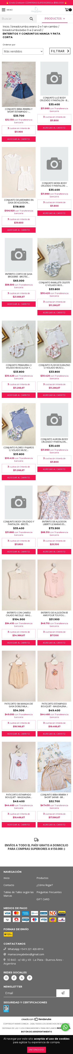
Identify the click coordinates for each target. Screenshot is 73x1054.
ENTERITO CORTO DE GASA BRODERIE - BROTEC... (18, 275)
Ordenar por (9, 44)
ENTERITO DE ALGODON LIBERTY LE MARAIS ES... (54, 523)
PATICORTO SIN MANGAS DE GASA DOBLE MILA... (19, 705)
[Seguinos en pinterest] (29, 977)
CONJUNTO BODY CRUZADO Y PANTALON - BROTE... (18, 523)
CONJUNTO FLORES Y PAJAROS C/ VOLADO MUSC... (19, 449)
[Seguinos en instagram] (6, 977)
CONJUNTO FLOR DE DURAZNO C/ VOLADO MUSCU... (54, 366)
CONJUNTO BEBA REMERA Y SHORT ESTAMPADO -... (18, 110)
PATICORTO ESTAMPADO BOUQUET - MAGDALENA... (54, 705)
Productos (42, 878)
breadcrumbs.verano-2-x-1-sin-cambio (35, 26)
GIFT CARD (42, 899)
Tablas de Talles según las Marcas (19, 893)
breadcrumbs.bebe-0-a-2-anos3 (22, 30)
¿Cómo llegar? (44, 885)
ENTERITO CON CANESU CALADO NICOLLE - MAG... (19, 614)
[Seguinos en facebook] (14, 977)
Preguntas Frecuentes (49, 892)
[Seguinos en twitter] (21, 977)
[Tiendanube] (36, 1020)
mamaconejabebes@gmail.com (26, 954)
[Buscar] (31, 19)
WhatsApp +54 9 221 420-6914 (25, 949)
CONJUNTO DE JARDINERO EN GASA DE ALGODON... (18, 201)
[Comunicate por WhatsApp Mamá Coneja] (65, 1027)
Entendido (36, 1049)
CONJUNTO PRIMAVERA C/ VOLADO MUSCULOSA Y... (19, 366)
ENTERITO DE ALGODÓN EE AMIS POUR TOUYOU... (54, 614)
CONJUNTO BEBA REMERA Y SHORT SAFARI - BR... (54, 796)
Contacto (9, 885)
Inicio (6, 26)
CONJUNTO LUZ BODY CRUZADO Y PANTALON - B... (54, 99)
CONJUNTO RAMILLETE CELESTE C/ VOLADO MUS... (54, 284)
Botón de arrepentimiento (36, 1032)
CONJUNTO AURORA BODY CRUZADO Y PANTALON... (54, 440)
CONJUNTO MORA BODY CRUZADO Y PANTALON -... (54, 184)
